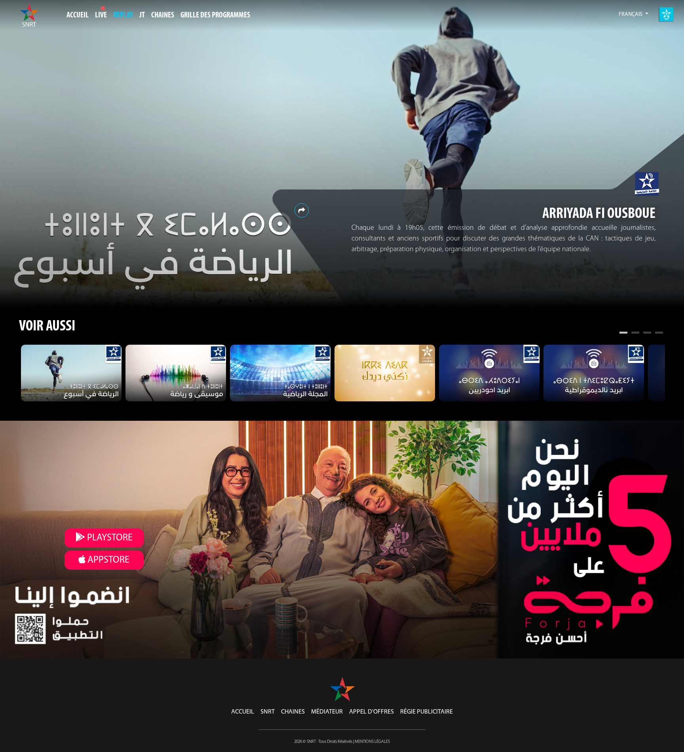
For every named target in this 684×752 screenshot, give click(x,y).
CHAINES (162, 15)
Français (631, 14)
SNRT (267, 712)
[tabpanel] (71, 373)
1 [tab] (623, 334)
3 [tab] (647, 334)
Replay (123, 15)
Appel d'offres (371, 712)
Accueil (77, 15)
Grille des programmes (215, 15)
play (109, 538)
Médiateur (327, 712)
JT (142, 15)
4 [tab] (659, 334)
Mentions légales (372, 742)
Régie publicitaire (426, 712)
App (107, 560)
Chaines (293, 712)
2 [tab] (635, 334)
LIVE (101, 15)
